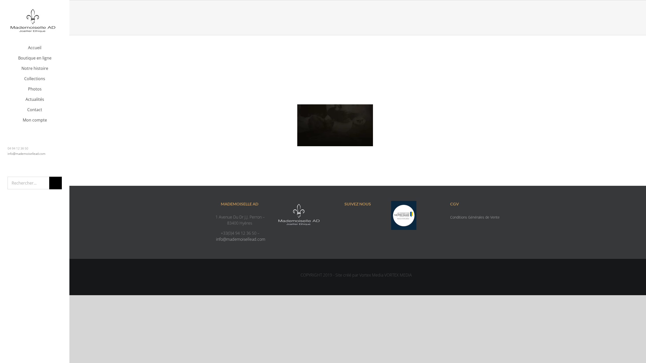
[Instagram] (363, 218)
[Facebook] (352, 218)
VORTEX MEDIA (398, 275)
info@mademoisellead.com (26, 154)
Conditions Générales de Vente (475, 217)
